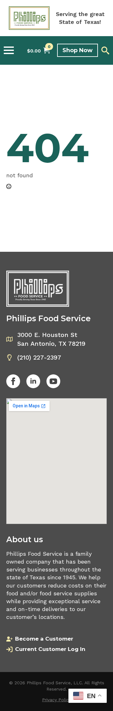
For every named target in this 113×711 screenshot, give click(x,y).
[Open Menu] (9, 50)
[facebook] (13, 381)
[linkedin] (33, 381)
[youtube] (53, 381)
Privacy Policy (56, 699)
